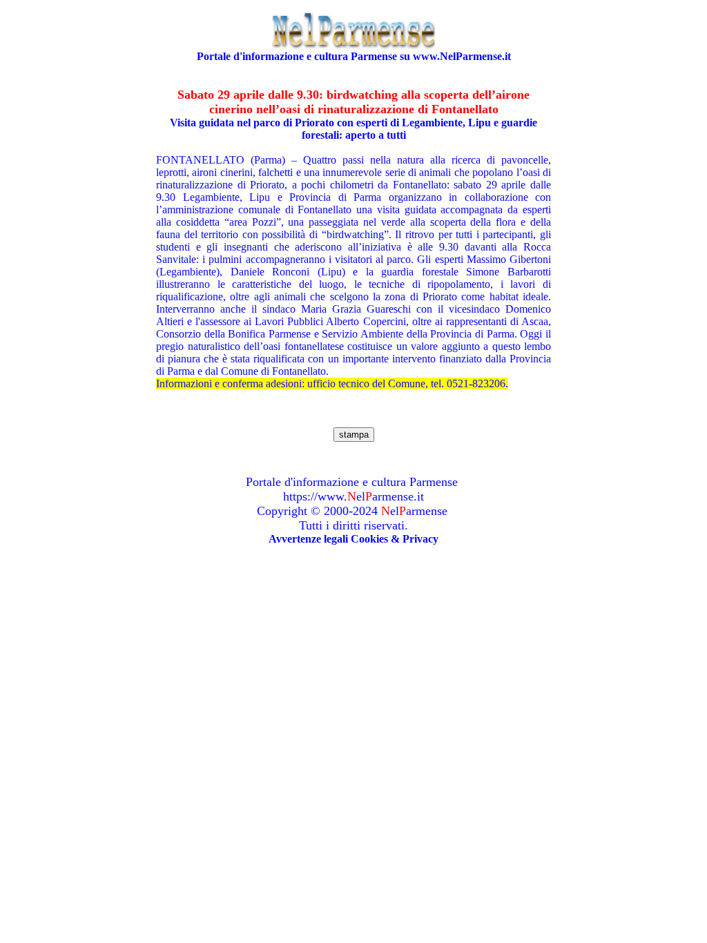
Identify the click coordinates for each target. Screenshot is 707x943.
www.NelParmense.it (462, 56)
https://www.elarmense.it (353, 496)
